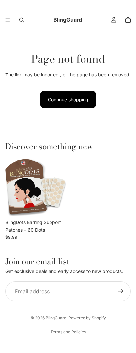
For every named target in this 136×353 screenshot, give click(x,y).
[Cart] (128, 20)
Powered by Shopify (87, 317)
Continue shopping (68, 99)
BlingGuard (56, 317)
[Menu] (7, 20)
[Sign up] (121, 291)
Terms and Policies (68, 331)
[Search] (22, 20)
